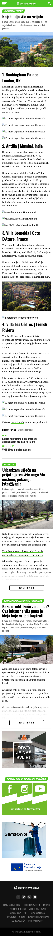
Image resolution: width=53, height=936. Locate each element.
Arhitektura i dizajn (37, 909)
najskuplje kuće (26, 430)
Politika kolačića (18, 920)
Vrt (25, 912)
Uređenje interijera (18, 909)
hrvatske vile (17, 422)
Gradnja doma (15, 912)
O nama (22, 916)
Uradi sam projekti (38, 912)
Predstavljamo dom (32, 905)
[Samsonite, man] (24, 857)
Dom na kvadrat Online (12, 905)
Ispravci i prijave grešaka (38, 916)
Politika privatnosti (36, 920)
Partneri (46, 905)
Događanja (11, 916)
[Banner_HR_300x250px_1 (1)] (24, 766)
